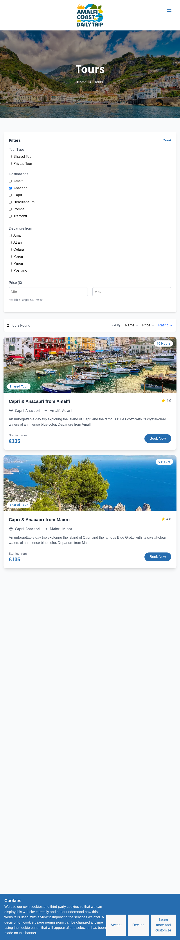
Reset (167, 140)
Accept (116, 925)
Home (81, 82)
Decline (138, 925)
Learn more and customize (163, 925)
